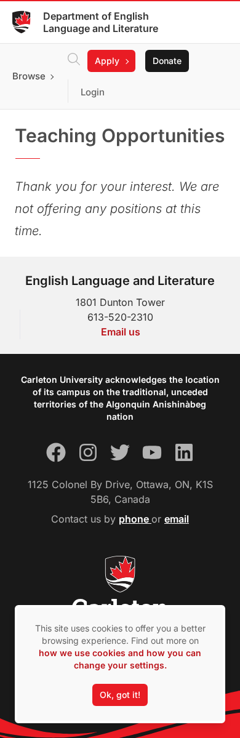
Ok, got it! (120, 694)
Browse (29, 76)
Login (93, 92)
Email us (120, 332)
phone (135, 519)
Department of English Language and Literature (100, 22)
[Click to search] (74, 61)
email (176, 519)
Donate (167, 60)
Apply (107, 60)
